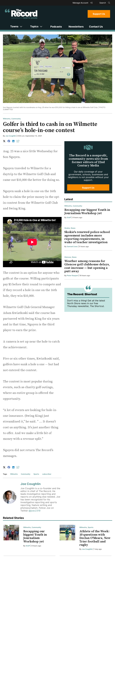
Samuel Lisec (72, 246)
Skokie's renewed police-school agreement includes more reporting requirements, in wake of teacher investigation (87, 237)
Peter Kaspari (72, 275)
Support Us (99, 13)
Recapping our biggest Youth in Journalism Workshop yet (87, 211)
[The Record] (21, 14)
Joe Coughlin (10, 136)
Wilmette (6, 119)
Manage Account (81, 3)
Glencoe (67, 257)
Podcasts (56, 26)
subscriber (46, 474)
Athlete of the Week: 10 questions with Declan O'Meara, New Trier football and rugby (95, 538)
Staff (69, 217)
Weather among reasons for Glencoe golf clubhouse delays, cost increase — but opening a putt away (87, 266)
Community (16, 119)
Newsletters (76, 26)
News (73, 228)
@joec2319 (34, 510)
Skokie (67, 228)
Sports (36, 474)
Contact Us (96, 26)
